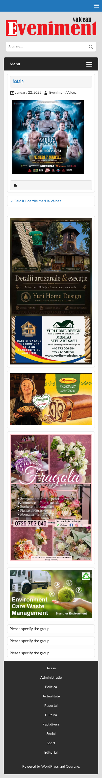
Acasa (51, 668)
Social (51, 733)
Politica (51, 687)
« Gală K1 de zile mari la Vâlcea (36, 201)
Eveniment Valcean (63, 92)
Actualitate (51, 696)
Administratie (51, 677)
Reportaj (51, 705)
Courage (72, 766)
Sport (51, 743)
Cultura (51, 715)
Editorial (51, 752)
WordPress (50, 766)
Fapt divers (51, 724)
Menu (15, 63)
